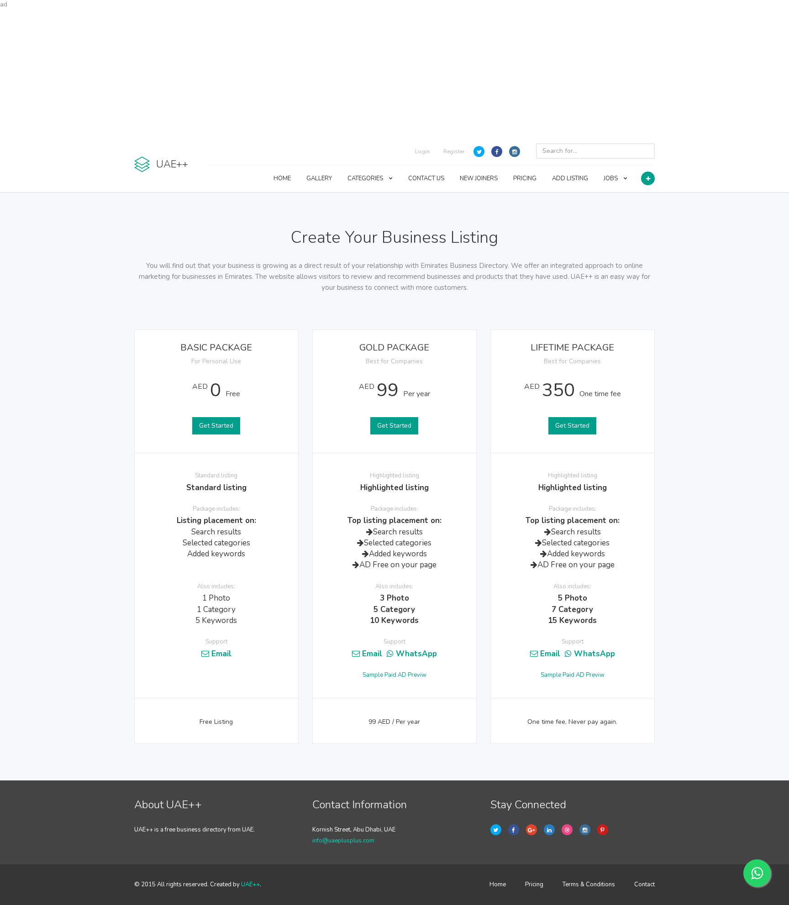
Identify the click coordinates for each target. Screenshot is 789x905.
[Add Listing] (648, 178)
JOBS (611, 178)
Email (220, 654)
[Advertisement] (394, 73)
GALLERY (319, 178)
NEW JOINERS (479, 178)
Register (453, 151)
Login (422, 151)
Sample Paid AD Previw (394, 675)
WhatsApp (415, 654)
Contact (644, 884)
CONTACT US (426, 178)
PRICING (525, 178)
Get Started (216, 425)
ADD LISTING (570, 178)
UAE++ (250, 884)
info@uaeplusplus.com (343, 841)
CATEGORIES (365, 178)
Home (497, 884)
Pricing (534, 884)
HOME (282, 178)
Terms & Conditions (589, 884)
